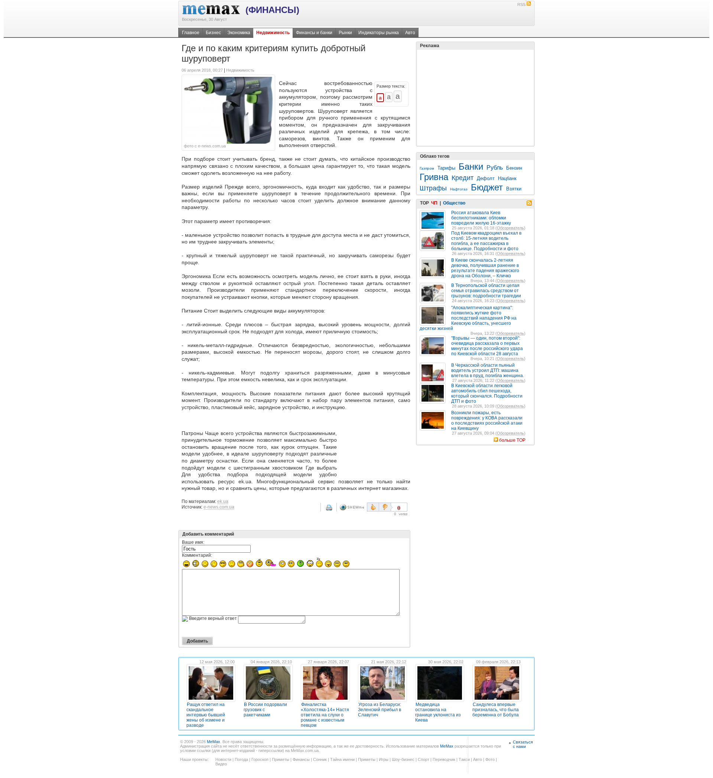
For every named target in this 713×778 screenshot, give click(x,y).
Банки (471, 166)
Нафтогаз (459, 189)
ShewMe (353, 507)
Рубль (494, 167)
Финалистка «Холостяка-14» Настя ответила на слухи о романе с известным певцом (325, 715)
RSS (521, 4)
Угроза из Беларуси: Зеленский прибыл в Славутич (379, 709)
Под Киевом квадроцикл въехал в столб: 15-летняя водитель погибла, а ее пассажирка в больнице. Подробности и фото (486, 241)
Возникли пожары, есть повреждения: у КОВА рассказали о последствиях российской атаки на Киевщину (486, 420)
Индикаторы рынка (378, 32)
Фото (490, 759)
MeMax (213, 741)
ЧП (434, 203)
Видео (221, 764)
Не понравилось (386, 507)
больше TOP (512, 440)
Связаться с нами (523, 744)
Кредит (462, 178)
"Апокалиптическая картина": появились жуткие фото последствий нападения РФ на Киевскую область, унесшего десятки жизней (468, 318)
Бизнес (213, 32)
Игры (383, 759)
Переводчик (444, 759)
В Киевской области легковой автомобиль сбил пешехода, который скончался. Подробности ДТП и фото (486, 393)
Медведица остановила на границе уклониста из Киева (438, 712)
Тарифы (446, 168)
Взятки (513, 189)
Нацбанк (507, 178)
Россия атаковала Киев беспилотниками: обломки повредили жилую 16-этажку (481, 218)
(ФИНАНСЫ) (272, 10)
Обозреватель (510, 228)
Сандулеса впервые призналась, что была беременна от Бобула (495, 709)
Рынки (345, 32)
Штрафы (433, 188)
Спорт (423, 759)
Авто (410, 32)
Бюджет (487, 187)
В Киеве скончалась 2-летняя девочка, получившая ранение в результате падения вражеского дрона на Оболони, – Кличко (485, 268)
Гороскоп (259, 759)
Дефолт (486, 178)
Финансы (301, 759)
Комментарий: (197, 555)
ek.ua (222, 501)
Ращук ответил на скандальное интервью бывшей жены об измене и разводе (205, 715)
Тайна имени (342, 759)
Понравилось (373, 507)
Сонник (320, 759)
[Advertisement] (375, 445)
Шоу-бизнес (403, 759)
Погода (241, 759)
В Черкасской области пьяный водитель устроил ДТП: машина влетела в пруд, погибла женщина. (487, 370)
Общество (454, 203)
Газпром (427, 168)
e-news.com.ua (219, 507)
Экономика (238, 32)
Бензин (514, 168)
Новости (223, 759)
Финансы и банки (314, 32)
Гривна (434, 177)
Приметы (280, 759)
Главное (190, 32)
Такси (464, 759)
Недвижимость (273, 32)
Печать (333, 510)
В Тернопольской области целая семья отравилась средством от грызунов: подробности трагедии (486, 290)
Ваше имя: (193, 542)
